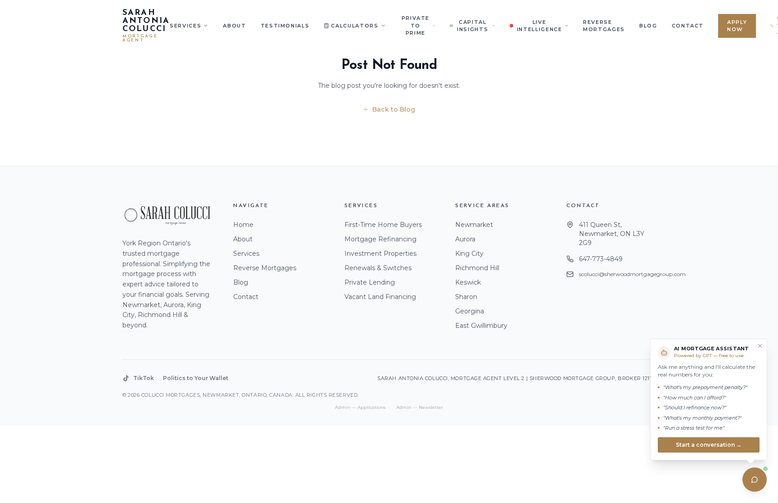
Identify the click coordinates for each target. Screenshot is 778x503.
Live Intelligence (539, 26)
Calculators (354, 26)
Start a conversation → (709, 444)
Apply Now (737, 26)
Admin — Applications (360, 407)
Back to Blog (393, 109)
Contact (688, 26)
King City (469, 253)
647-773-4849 (601, 259)
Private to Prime (416, 25)
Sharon (466, 297)
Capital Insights (472, 26)
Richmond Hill (477, 268)
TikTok (143, 378)
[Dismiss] (760, 346)
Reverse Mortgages (604, 26)
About (234, 26)
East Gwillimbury (481, 326)
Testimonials (285, 26)
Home (243, 225)
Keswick (468, 282)
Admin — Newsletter (419, 407)
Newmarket (474, 225)
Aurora (465, 239)
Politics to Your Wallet (195, 378)
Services (185, 26)
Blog (648, 26)
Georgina (469, 311)
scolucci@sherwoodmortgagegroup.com (632, 274)
